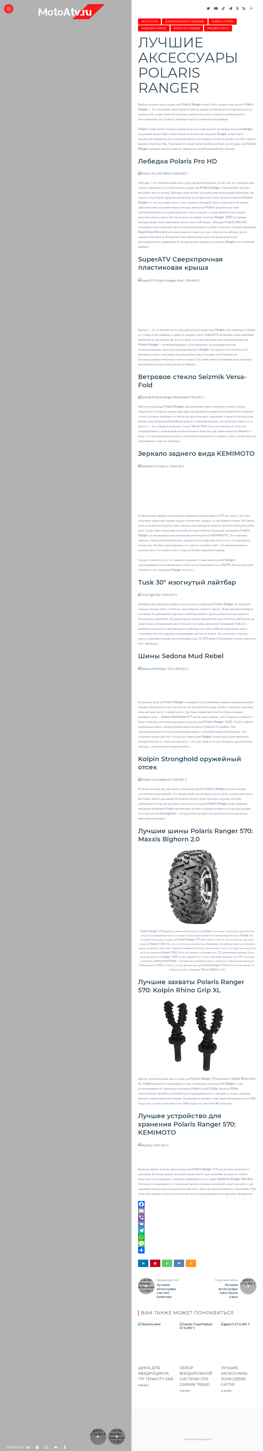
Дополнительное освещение (184, 21)
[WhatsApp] (197, 1237)
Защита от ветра (223, 21)
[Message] (197, 1243)
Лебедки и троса (218, 28)
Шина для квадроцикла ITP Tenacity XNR (155, 1373)
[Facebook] (197, 1204)
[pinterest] (37, 1447)
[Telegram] (197, 1230)
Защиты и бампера (153, 28)
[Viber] (197, 1217)
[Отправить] (197, 1250)
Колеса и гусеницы (187, 28)
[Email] (197, 1211)
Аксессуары (149, 21)
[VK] (197, 1224)
